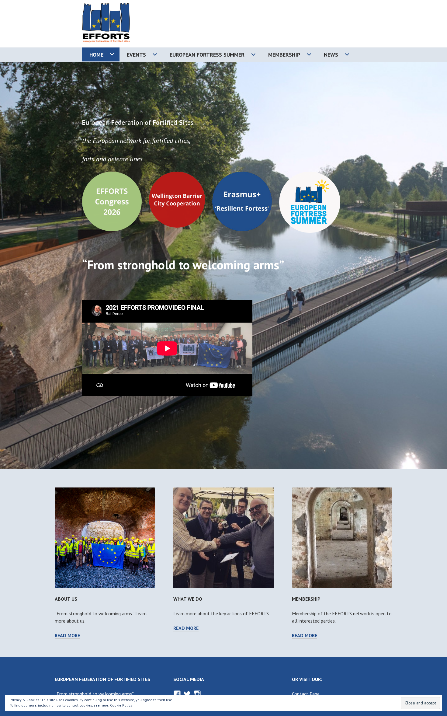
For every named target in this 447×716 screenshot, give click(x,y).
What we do (187, 599)
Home (96, 54)
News (331, 54)
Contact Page (306, 694)
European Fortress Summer (207, 54)
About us (66, 599)
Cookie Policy (121, 705)
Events (136, 54)
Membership (284, 54)
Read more (67, 635)
